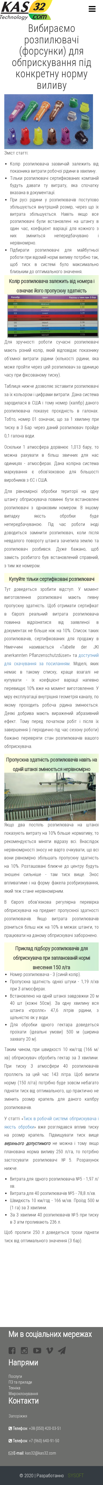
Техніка (14, 1388)
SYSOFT (76, 1475)
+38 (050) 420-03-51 (45, 1428)
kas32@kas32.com (40, 1453)
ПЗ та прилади (20, 1382)
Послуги (15, 1376)
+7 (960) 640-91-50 (44, 1440)
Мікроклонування (23, 1393)
